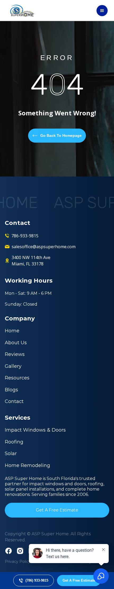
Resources (17, 377)
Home (12, 330)
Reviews (15, 354)
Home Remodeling (27, 465)
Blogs (11, 389)
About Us (16, 342)
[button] (102, 10)
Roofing (14, 442)
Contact (14, 401)
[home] (21, 10)
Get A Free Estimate (57, 510)
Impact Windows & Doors (35, 430)
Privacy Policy (17, 561)
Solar (11, 453)
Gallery (13, 366)
